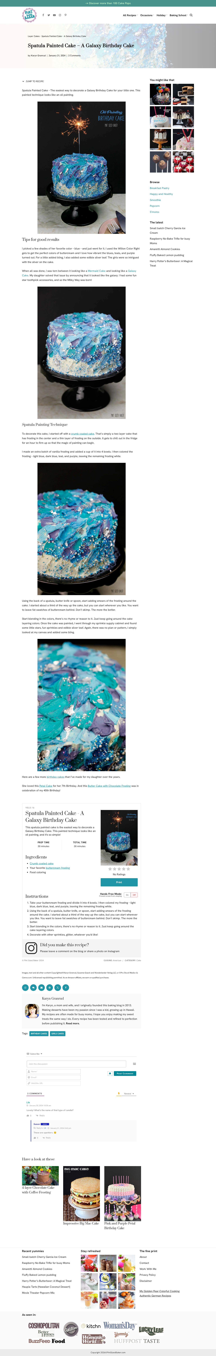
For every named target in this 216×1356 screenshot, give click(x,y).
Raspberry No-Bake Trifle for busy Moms (46, 1263)
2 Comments (74, 55)
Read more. (73, 1023)
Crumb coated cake (41, 863)
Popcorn (155, 206)
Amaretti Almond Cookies (165, 249)
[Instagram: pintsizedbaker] (32, 948)
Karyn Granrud (38, 55)
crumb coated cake (82, 433)
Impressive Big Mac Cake (81, 1223)
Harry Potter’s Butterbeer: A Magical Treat (47, 1281)
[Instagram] (60, 15)
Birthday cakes (39, 1033)
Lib (45, 1128)
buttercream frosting (58, 868)
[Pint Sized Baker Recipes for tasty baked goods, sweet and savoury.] (29, 15)
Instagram (113, 951)
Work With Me (148, 1269)
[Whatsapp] (25, 987)
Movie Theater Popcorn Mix (38, 1292)
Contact (144, 1263)
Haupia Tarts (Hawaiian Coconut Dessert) (46, 1286)
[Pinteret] (49, 987)
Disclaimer (146, 1281)
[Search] (191, 15)
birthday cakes (55, 777)
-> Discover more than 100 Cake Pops (108, 3)
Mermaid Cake (97, 270)
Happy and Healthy (161, 194)
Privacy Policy (148, 1274)
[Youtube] (54, 15)
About (143, 1257)
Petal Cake (45, 785)
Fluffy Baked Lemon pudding (167, 255)
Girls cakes (57, 1033)
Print (119, 882)
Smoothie (155, 200)
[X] (57, 987)
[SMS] (33, 987)
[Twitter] (49, 15)
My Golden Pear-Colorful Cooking (160, 1291)
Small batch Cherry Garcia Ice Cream (44, 1257)
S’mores (154, 212)
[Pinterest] (65, 15)
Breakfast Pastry (159, 188)
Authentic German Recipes (155, 1295)
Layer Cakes (34, 36)
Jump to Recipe (34, 81)
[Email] (41, 987)
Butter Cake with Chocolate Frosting (109, 785)
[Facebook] (43, 15)
